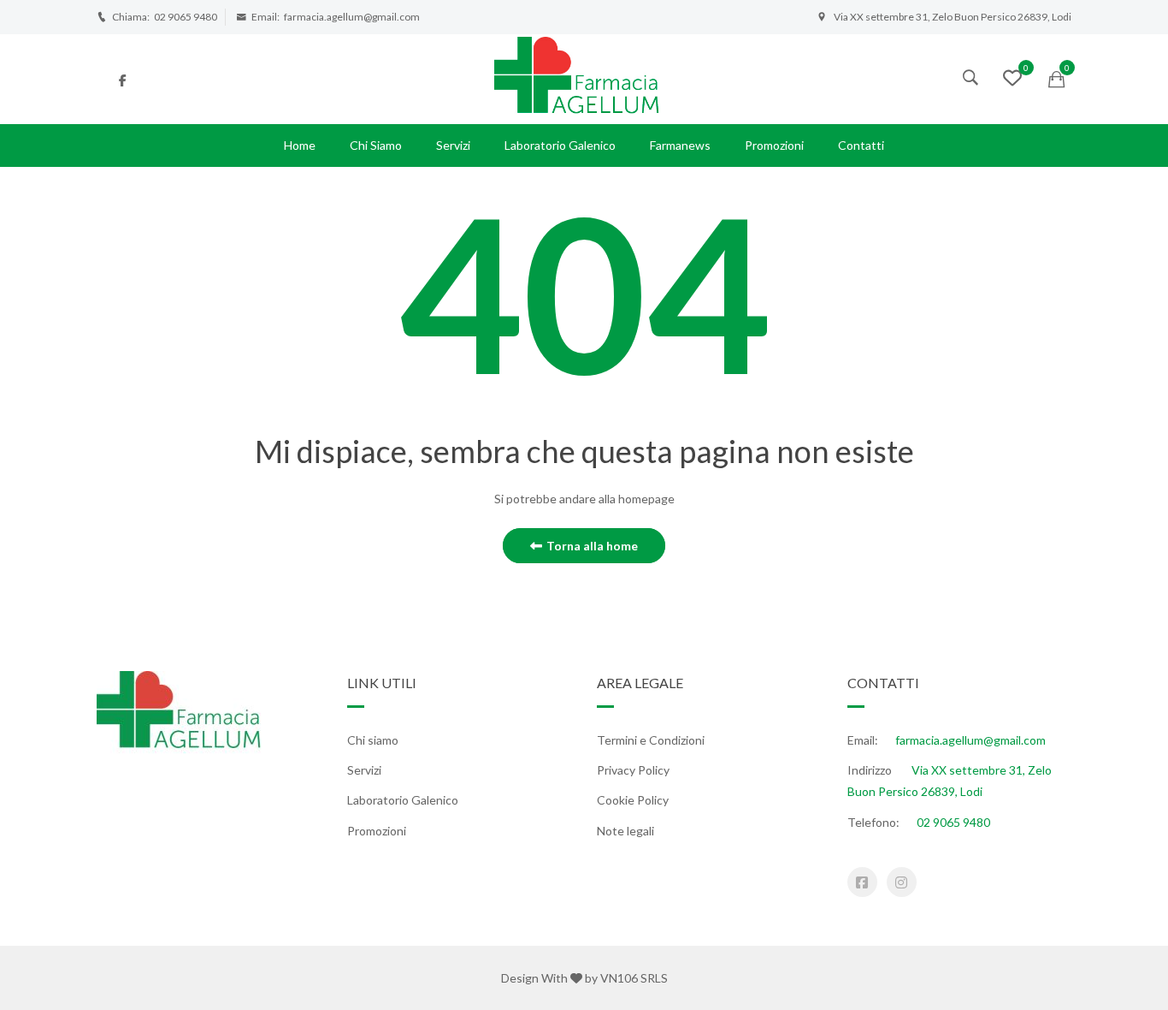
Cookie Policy (633, 800)
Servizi (453, 145)
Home (300, 145)
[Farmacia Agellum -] (584, 77)
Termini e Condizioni (651, 740)
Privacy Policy (633, 770)
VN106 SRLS (634, 978)
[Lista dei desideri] (1012, 80)
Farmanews (680, 145)
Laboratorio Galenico (560, 145)
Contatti (861, 145)
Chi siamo (376, 145)
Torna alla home (592, 545)
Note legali (625, 830)
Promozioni (774, 145)
